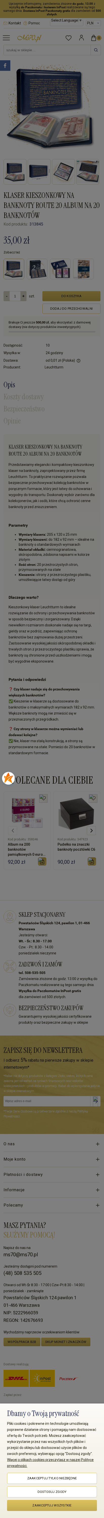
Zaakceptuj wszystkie (51, 1505)
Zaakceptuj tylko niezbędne (52, 1478)
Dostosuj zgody (52, 1492)
